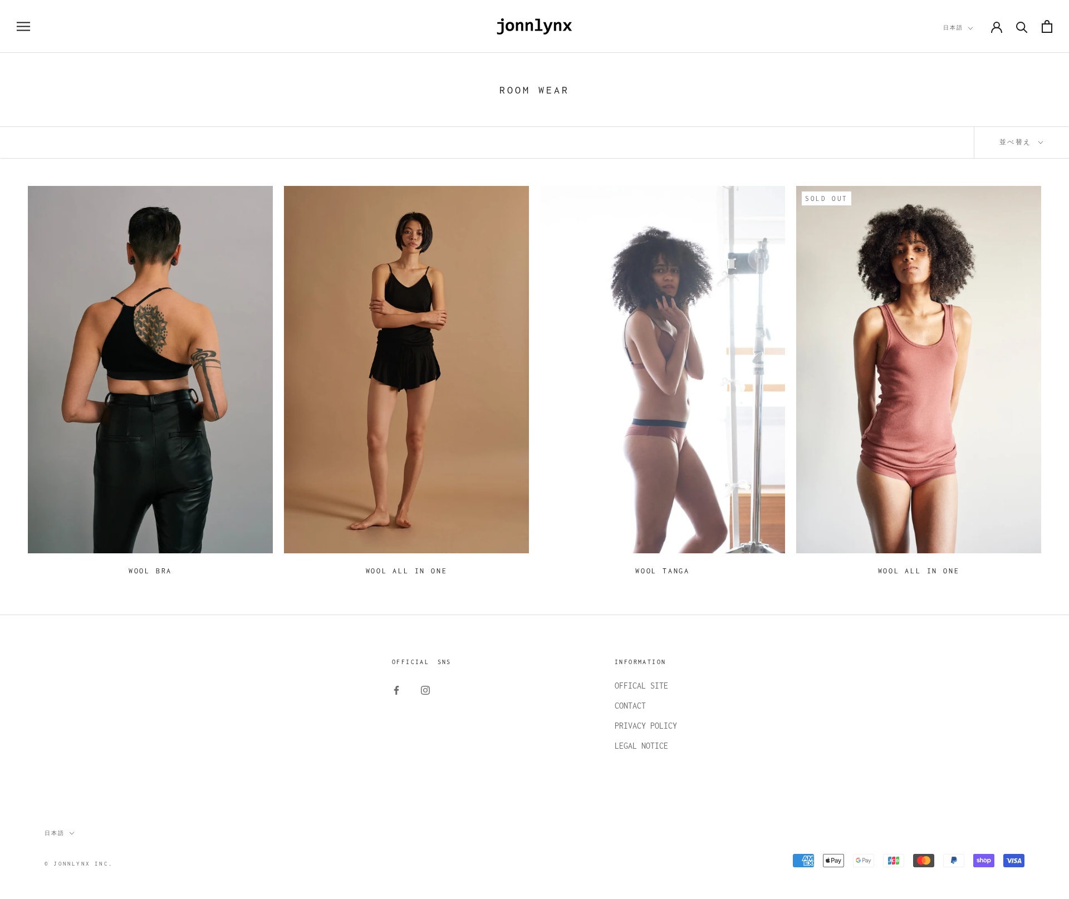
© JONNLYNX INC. (79, 864)
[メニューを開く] (23, 27)
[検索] (1022, 26)
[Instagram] (425, 689)
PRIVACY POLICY (646, 725)
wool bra (150, 571)
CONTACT (630, 705)
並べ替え (1017, 142)
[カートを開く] (1047, 26)
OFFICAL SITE (641, 685)
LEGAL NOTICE (641, 745)
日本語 (953, 27)
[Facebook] (396, 689)
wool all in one (407, 571)
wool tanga (662, 571)
